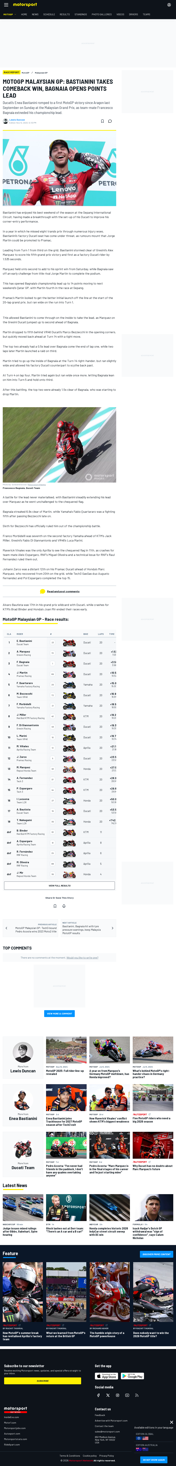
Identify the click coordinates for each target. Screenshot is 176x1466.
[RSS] (136, 1395)
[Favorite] (102, 121)
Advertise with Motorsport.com (111, 1420)
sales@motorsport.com (107, 1431)
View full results (59, 885)
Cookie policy (90, 1455)
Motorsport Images (37, 484)
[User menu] (169, 4)
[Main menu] (6, 5)
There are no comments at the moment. (59, 957)
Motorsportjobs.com (15, 1428)
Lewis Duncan (17, 120)
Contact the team (104, 1426)
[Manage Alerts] (63, 906)
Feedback (100, 1415)
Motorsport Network (81, 1460)
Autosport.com (12, 1433)
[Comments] (111, 121)
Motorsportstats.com (15, 1439)
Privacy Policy (106, 1455)
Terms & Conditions (70, 1455)
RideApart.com (12, 1444)
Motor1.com (10, 1422)
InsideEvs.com (11, 1417)
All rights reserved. (105, 1460)
